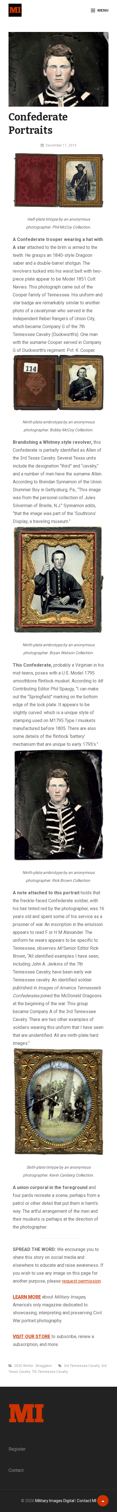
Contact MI (86, 1500)
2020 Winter (23, 1366)
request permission (81, 1281)
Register (17, 1449)
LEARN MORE (27, 1297)
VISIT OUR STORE (31, 1336)
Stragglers (43, 1366)
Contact (16, 1470)
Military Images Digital (54, 1500)
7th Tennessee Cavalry (50, 1372)
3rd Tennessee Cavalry (82, 1366)
